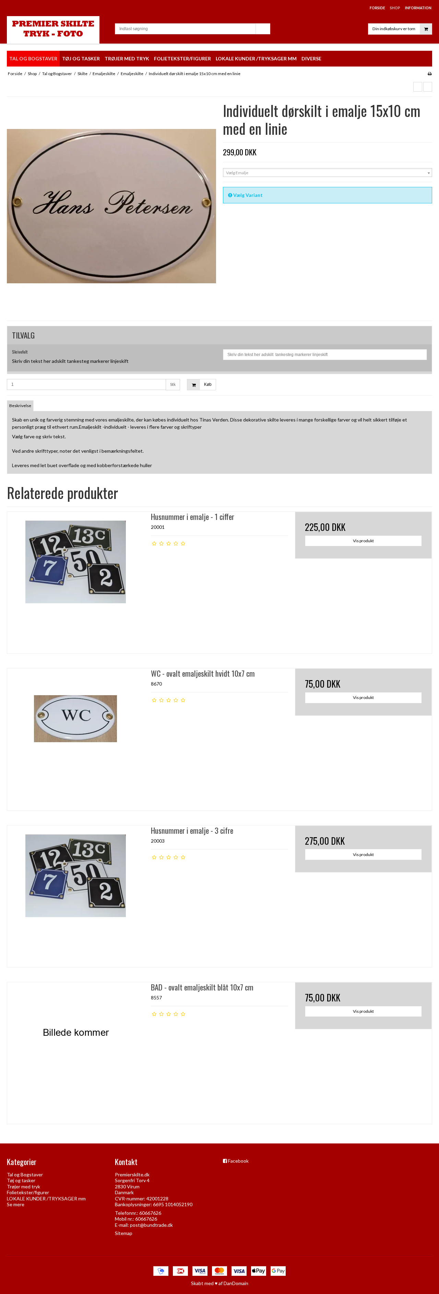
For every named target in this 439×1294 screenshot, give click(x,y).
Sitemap (123, 1233)
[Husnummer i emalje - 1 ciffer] (75, 580)
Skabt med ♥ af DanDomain (219, 1283)
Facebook (238, 1161)
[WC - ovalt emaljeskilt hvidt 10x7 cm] (75, 736)
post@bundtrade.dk (151, 1225)
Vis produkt (363, 540)
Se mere (15, 1204)
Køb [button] (208, 384)
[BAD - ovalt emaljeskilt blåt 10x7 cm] (75, 1050)
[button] (417, 87)
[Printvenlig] (429, 73)
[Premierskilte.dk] (57, 30)
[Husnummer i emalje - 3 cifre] (75, 894)
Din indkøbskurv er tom (393, 28)
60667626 (150, 1213)
